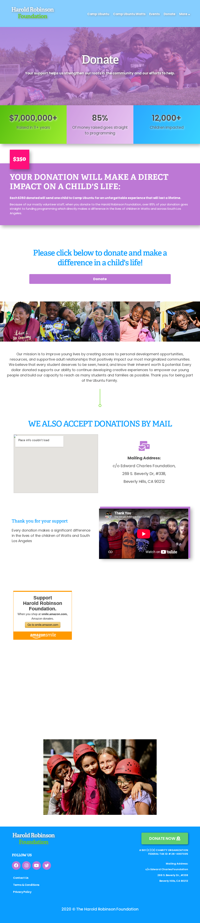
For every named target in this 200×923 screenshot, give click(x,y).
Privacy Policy (22, 892)
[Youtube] (36, 865)
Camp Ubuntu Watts (129, 14)
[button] (164, 838)
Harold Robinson (32, 13)
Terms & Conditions (26, 885)
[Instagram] (26, 865)
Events (154, 14)
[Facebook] (16, 865)
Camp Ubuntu (98, 14)
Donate (169, 14)
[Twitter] (46, 865)
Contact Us (20, 878)
